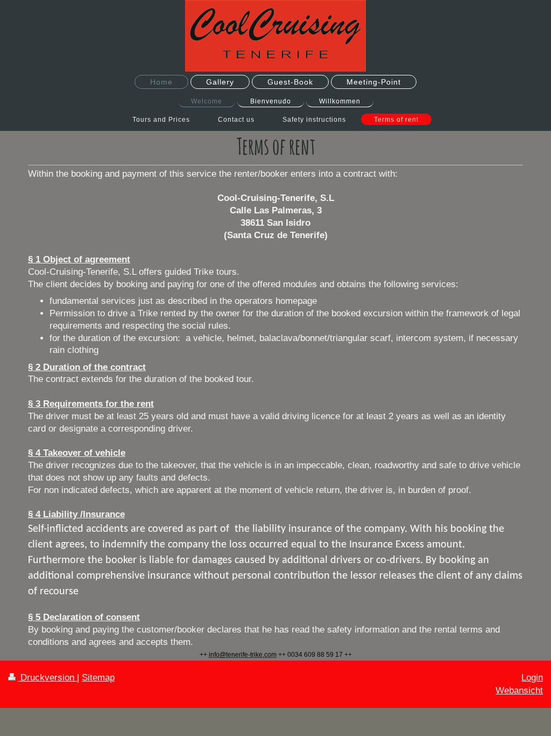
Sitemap (98, 677)
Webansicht (519, 690)
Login (532, 677)
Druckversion (47, 677)
